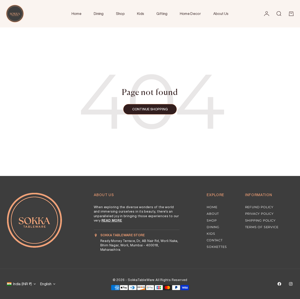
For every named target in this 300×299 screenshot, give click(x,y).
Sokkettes (217, 247)
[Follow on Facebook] (279, 284)
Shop (120, 13)
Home (76, 13)
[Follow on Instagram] (291, 284)
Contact (215, 240)
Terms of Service (261, 227)
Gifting (161, 13)
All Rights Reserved (171, 279)
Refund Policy (259, 207)
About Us (221, 13)
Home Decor (190, 13)
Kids (140, 13)
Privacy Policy (259, 214)
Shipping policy (260, 220)
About (213, 214)
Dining (99, 13)
